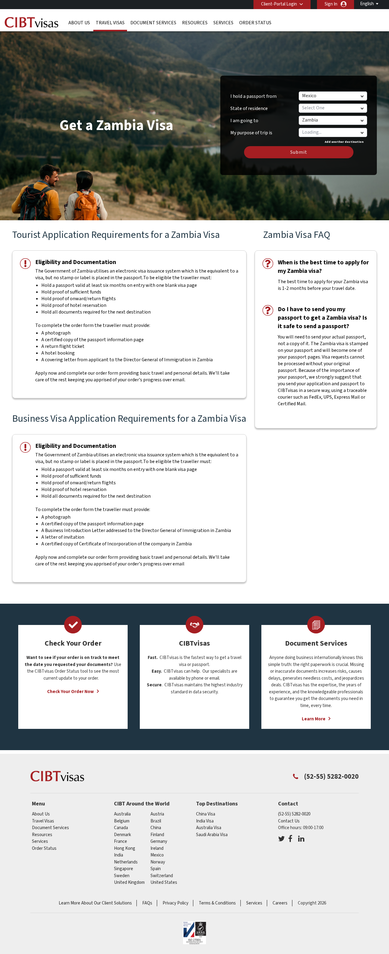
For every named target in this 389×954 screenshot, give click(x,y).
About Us (79, 22)
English (367, 4)
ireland (157, 848)
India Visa (205, 821)
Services (223, 22)
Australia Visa (208, 828)
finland (157, 835)
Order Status (255, 22)
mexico (157, 855)
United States (163, 882)
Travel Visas (110, 22)
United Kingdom (129, 882)
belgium (121, 821)
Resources (195, 22)
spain (155, 869)
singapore (123, 869)
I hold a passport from (253, 96)
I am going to (244, 120)
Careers (280, 903)
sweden (121, 876)
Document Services (153, 22)
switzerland (161, 876)
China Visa (205, 814)
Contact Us (289, 821)
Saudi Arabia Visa (212, 835)
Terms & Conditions (217, 903)
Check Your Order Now (70, 691)
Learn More (313, 719)
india (118, 855)
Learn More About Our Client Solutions (95, 903)
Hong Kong (124, 848)
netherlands (126, 862)
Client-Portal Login (279, 4)
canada (121, 828)
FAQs (147, 903)
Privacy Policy (175, 903)
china (155, 828)
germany (158, 841)
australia (122, 814)
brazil (155, 821)
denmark (122, 835)
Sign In (331, 4)
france (120, 841)
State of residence (249, 108)
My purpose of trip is (251, 130)
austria (157, 814)
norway (157, 862)
